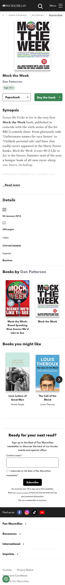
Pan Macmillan (12, 523)
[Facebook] (19, 512)
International (11, 544)
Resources (10, 534)
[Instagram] (27, 512)
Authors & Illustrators (18, 15)
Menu (53, 5)
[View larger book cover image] (32, 45)
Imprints (8, 554)
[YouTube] (42, 512)
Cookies (7, 569)
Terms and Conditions (15, 575)
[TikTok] (34, 512)
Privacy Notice (25, 569)
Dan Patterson (38, 15)
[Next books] (59, 379)
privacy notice (22, 492)
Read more (12, 185)
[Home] (14, 6)
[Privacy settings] (6, 579)
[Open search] (40, 6)
